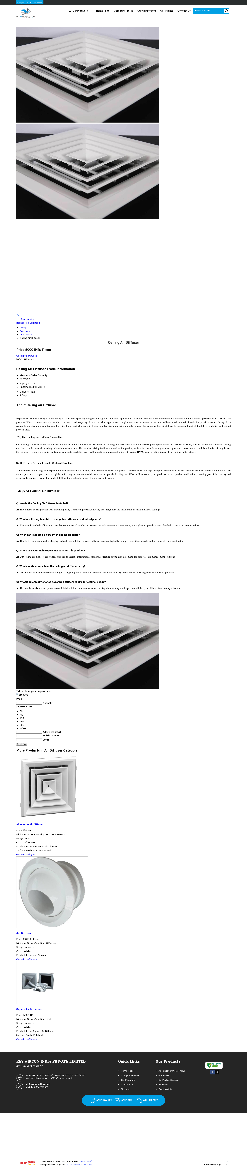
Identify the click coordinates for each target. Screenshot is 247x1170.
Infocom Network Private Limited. (79, 1164)
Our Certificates (146, 10)
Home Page (102, 10)
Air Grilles (163, 1084)
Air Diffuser (26, 334)
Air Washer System (169, 1079)
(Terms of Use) (85, 1161)
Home (23, 327)
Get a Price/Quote (26, 355)
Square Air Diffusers (28, 1009)
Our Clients (166, 10)
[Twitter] (217, 1074)
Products (25, 331)
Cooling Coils (165, 1089)
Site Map (125, 1089)
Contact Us (184, 10)
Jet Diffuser (23, 933)
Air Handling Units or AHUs (172, 1070)
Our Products (80, 10)
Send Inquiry (27, 319)
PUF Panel (164, 1075)
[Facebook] (212, 1074)
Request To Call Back (28, 322)
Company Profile (123, 10)
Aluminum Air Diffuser (30, 824)
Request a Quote (26, 2)
